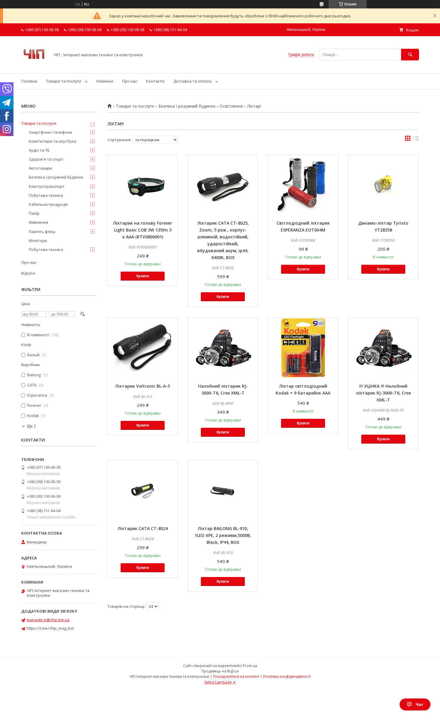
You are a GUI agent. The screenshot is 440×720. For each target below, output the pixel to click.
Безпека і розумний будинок (187, 106)
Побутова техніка (46, 195)
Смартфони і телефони (50, 132)
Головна (29, 81)
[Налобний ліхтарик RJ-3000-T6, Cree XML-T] (223, 348)
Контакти (155, 81)
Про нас (129, 81)
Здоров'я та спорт (46, 159)
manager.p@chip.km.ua (48, 619)
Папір (34, 213)
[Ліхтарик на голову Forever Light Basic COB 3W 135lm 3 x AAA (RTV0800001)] (142, 185)
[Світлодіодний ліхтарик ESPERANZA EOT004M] (303, 185)
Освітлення (231, 106)
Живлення (38, 222)
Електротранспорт (47, 186)
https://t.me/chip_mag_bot (50, 628)
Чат (419, 704)
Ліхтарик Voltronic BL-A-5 (142, 386)
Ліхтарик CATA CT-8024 (143, 528)
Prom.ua (250, 665)
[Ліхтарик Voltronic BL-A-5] (142, 348)
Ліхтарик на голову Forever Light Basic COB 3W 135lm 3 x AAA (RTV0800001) (142, 230)
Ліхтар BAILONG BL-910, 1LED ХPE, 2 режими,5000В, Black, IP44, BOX (223, 535)
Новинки (104, 81)
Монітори (38, 240)
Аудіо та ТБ (39, 150)
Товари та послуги (63, 81)
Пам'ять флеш (42, 231)
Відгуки (28, 273)
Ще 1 (31, 426)
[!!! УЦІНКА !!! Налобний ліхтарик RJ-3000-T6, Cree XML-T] (383, 348)
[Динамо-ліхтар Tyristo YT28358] (383, 185)
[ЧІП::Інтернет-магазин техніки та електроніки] (34, 65)
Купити (142, 276)
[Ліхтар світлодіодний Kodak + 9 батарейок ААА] (303, 348)
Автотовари (40, 168)
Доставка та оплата (192, 81)
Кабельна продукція (48, 204)
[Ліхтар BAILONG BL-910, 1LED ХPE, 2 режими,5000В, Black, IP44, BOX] (223, 490)
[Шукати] (410, 54)
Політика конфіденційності (287, 676)
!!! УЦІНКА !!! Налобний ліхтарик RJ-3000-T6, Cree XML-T (383, 393)
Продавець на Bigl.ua (220, 671)
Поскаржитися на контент (236, 676)
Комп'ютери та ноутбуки (52, 141)
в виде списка (416, 140)
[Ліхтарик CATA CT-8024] (142, 490)
